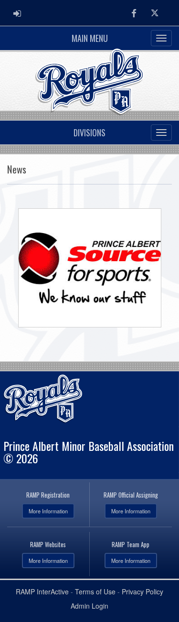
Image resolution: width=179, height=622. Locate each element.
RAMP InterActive (42, 591)
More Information (48, 511)
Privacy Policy (142, 591)
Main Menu (90, 38)
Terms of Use (95, 591)
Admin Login (89, 606)
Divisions (89, 132)
